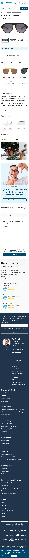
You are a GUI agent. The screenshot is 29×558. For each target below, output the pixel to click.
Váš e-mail (6, 244)
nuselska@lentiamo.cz (18, 373)
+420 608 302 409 (16, 360)
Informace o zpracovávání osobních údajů (12, 412)
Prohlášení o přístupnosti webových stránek (12, 409)
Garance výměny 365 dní (7, 429)
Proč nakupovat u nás (7, 511)
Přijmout (14, 556)
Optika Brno (15, 377)
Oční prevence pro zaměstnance (9, 457)
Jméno (5, 238)
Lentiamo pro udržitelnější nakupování (11, 459)
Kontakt (3, 513)
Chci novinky (15, 332)
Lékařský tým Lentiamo (7, 508)
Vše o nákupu (4, 393)
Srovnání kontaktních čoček (8, 494)
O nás (2, 502)
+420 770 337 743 (16, 371)
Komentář (6, 226)
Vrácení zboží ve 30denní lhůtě (9, 426)
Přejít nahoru (20, 544)
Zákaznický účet (5, 414)
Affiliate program (5, 451)
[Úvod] (1, 12)
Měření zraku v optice (6, 454)
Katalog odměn (5, 440)
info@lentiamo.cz (16, 352)
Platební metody (5, 398)
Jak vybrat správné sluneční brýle (14, 200)
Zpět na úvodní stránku (11, 544)
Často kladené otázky (6, 423)
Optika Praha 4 (16, 367)
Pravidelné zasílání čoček (7, 449)
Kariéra (3, 516)
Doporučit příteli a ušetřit (7, 446)
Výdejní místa (4, 401)
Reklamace (4, 431)
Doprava (3, 395)
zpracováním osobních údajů (20, 328)
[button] (5, 40)
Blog (2, 491)
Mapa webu (4, 519)
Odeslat (14, 254)
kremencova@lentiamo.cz (18, 362)
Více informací (6, 556)
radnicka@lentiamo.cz (18, 384)
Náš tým (3, 505)
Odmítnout (21, 556)
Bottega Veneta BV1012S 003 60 (10, 78)
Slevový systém (5, 443)
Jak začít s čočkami (6, 483)
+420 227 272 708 (17, 349)
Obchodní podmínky (6, 406)
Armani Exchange (16, 12)
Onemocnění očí (5, 485)
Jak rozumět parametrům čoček (9, 488)
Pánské (9, 12)
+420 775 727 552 (16, 382)
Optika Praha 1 (16, 356)
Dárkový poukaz (5, 404)
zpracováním (13, 250)
